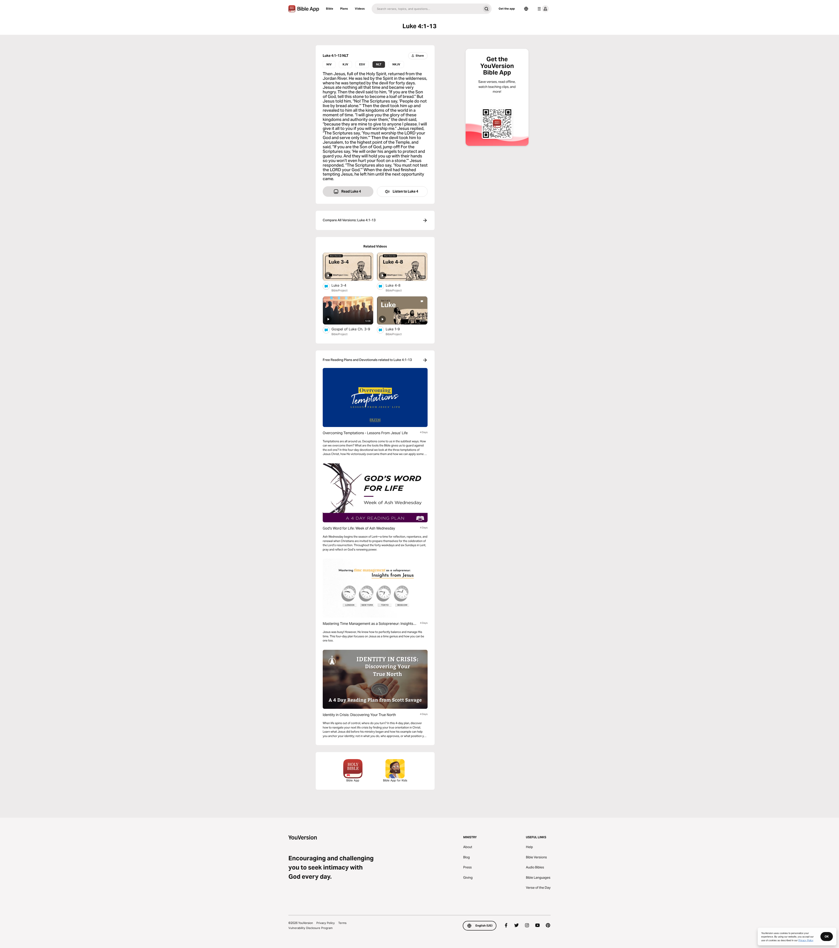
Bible (329, 8)
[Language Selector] (526, 8)
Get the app (507, 8)
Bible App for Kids (395, 780)
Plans (344, 8)
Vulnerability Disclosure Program (310, 928)
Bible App (352, 780)
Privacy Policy (325, 923)
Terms (342, 923)
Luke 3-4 (343, 285)
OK (827, 936)
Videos (360, 8)
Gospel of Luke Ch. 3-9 (352, 329)
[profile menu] (542, 8)
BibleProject (339, 290)
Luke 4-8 (397, 285)
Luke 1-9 (397, 329)
